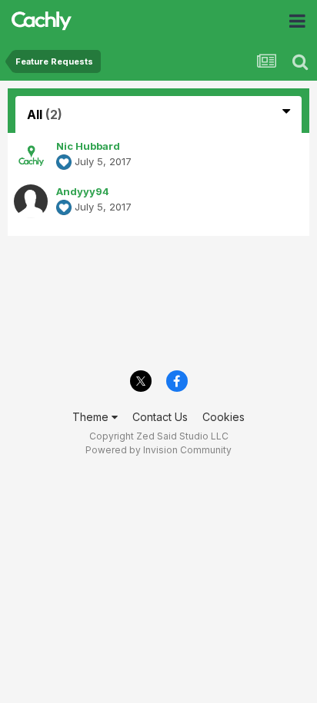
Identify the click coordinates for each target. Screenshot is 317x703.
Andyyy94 (82, 191)
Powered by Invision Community (158, 450)
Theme (92, 416)
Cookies (223, 416)
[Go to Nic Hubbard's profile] (31, 156)
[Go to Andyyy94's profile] (31, 201)
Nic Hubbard (88, 146)
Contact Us (160, 416)
